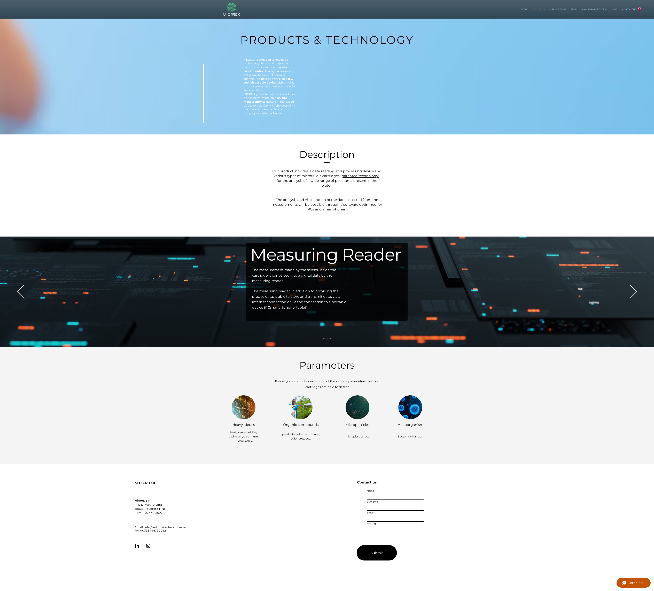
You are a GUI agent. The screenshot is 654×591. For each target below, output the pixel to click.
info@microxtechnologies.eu (165, 527)
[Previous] (20, 292)
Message (372, 523)
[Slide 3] (330, 338)
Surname (372, 502)
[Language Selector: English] (641, 9)
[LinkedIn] (137, 546)
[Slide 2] (327, 338)
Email (370, 512)
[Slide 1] (323, 338)
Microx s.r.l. (143, 500)
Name (370, 491)
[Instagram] (148, 546)
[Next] (633, 292)
